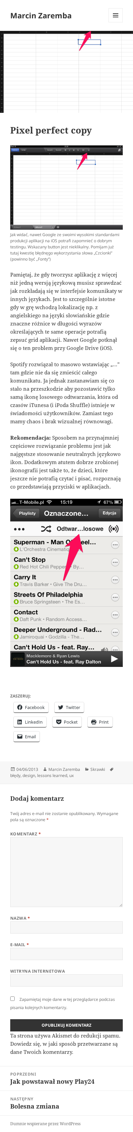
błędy (15, 775)
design (29, 775)
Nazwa (20, 918)
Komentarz (25, 834)
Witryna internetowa (37, 971)
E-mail (19, 945)
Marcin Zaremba (41, 15)
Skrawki (97, 769)
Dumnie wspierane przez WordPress (45, 1124)
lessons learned (52, 775)
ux (71, 775)
